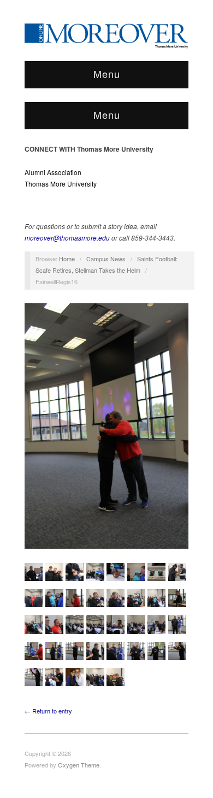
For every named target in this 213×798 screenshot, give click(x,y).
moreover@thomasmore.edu (67, 237)
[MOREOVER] (106, 33)
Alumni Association (53, 172)
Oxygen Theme (78, 764)
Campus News (106, 258)
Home (67, 258)
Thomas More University (61, 183)
